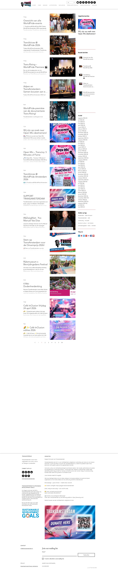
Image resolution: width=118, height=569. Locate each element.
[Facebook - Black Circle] (92, 2)
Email (44, 551)
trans (89, 225)
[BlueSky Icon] (77, 2)
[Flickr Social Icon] (89, 236)
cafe (89, 218)
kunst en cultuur (82, 223)
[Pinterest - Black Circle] (94, 2)
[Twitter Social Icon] (84, 236)
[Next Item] (93, 24)
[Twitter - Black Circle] (26, 472)
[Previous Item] (80, 24)
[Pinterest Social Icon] (81, 236)
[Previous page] (38, 342)
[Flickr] (80, 2)
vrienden (93, 225)
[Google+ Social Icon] (86, 236)
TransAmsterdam (82, 218)
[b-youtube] (89, 2)
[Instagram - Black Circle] (83, 2)
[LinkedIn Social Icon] (79, 236)
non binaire (90, 223)
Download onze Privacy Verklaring (29, 566)
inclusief (87, 220)
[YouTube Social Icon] (93, 236)
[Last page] (62, 342)
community (81, 220)
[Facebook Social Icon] (91, 236)
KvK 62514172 (45, 566)
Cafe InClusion (88, 215)
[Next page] (58, 342)
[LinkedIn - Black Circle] (86, 2)
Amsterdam (81, 215)
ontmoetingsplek (82, 225)
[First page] (35, 342)
